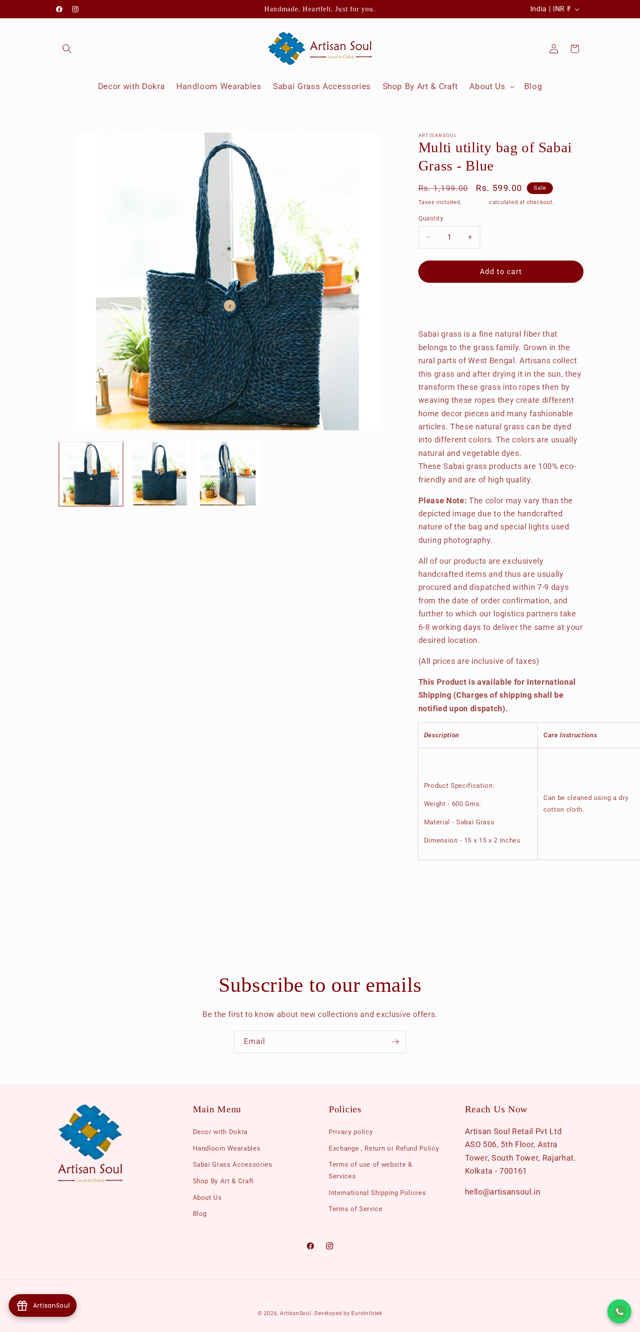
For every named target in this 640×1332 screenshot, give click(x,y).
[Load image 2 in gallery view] (159, 473)
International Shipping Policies (377, 1193)
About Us (207, 1197)
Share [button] (436, 305)
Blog (200, 1214)
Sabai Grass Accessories (233, 1164)
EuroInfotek (366, 1313)
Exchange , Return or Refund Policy (384, 1148)
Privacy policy (351, 1132)
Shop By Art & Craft (223, 1181)
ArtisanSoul (295, 1313)
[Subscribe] (395, 1042)
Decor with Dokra (220, 1132)
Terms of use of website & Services (370, 1170)
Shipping (475, 202)
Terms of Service (356, 1209)
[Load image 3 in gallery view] (227, 473)
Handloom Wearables (227, 1148)
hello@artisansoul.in (503, 1192)
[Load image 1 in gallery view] (91, 473)
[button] (67, 48)
